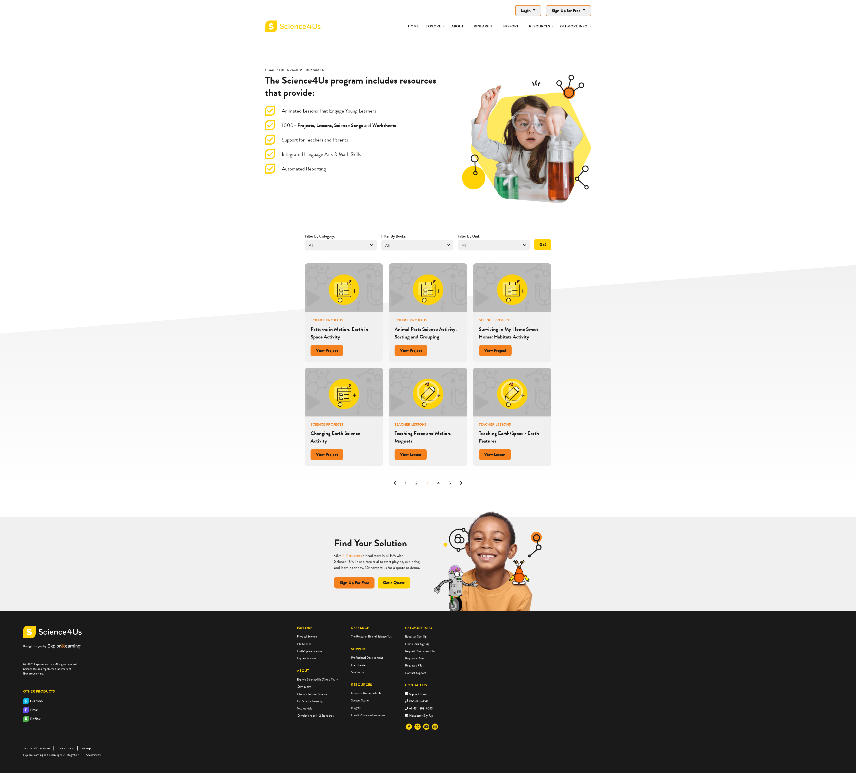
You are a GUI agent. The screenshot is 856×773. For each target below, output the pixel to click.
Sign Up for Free (566, 10)
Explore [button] (434, 26)
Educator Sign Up (416, 636)
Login (526, 10)
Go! (542, 244)
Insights (355, 707)
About (303, 670)
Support (359, 649)
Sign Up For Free (354, 582)
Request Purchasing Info (420, 651)
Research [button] (483, 26)
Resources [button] (540, 26)
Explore (304, 628)
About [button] (457, 26)
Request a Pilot (414, 665)
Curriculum (304, 686)
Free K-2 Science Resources (368, 715)
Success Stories (360, 700)
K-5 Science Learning (309, 701)
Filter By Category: (320, 236)
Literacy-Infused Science (312, 694)
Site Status (357, 672)
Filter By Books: (393, 236)
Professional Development (367, 657)
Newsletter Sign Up (421, 715)
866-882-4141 (418, 701)
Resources (361, 685)
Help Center (358, 665)
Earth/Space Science (309, 651)
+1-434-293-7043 (421, 708)
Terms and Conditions (36, 748)
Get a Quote (394, 582)
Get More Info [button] (574, 26)
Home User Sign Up (417, 644)
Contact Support (415, 672)
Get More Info (418, 628)
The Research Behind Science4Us (371, 636)
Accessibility (93, 754)
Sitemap (86, 748)
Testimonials (304, 708)
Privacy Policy (65, 748)
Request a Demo (415, 658)
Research (360, 628)
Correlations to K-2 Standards (315, 715)
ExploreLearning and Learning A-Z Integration (51, 754)
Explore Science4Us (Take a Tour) (317, 679)
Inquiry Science (306, 658)
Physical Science (307, 636)
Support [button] (511, 26)
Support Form (418, 694)
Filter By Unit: (469, 236)
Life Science (304, 644)
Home (413, 26)
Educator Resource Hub (366, 693)
